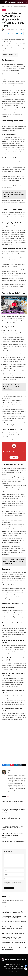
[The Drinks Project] (14, 2)
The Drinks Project (15, 971)
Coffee (3, 9)
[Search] (26, 2)
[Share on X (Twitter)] (8, 33)
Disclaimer (7, 968)
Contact (18, 964)
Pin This (15, 457)
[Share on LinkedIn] (17, 33)
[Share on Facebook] (4, 33)
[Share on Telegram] (21, 33)
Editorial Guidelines (9, 966)
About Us (12, 964)
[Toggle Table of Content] (15, 55)
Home (7, 964)
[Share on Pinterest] (13, 33)
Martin (7, 29)
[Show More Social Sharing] (25, 33)
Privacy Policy (19, 966)
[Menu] (2, 2)
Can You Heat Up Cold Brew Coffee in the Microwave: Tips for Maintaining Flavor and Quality (12, 818)
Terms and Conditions (17, 968)
